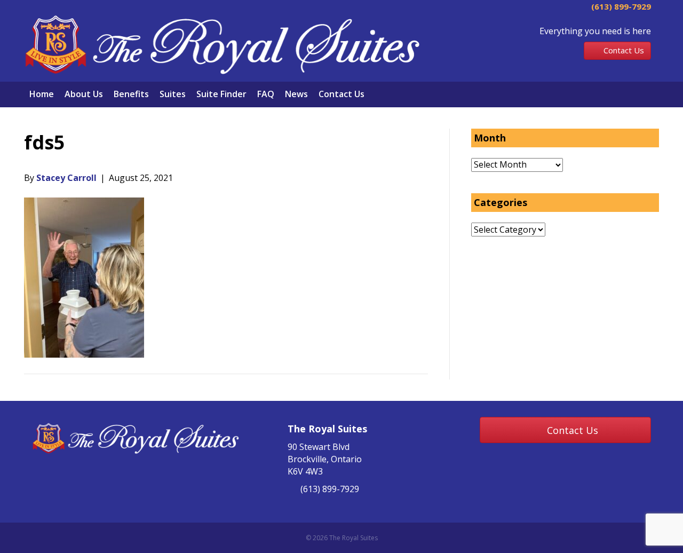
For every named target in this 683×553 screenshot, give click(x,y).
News (296, 94)
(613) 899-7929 (620, 6)
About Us (84, 94)
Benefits (131, 94)
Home (41, 94)
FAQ (265, 94)
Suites (173, 94)
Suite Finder (221, 94)
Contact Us (341, 94)
